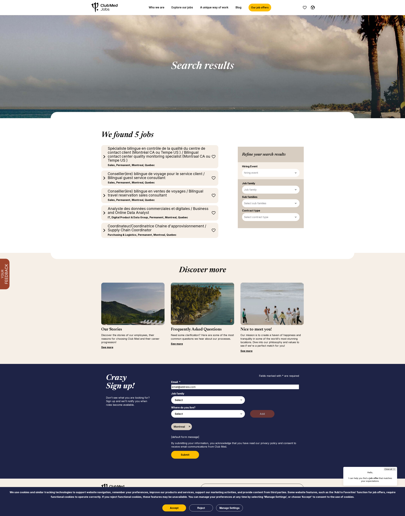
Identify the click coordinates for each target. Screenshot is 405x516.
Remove (189, 426)
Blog (238, 7)
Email (176, 382)
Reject (201, 508)
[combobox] (208, 400)
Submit (185, 454)
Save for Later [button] (213, 156)
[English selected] (312, 7)
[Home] (104, 7)
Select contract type (256, 217)
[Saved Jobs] (304, 7)
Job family (250, 189)
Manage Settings (229, 508)
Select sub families (255, 203)
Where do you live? (183, 407)
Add (262, 413)
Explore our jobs (182, 7)
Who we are (156, 7)
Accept (174, 508)
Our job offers (260, 7)
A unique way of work (214, 7)
